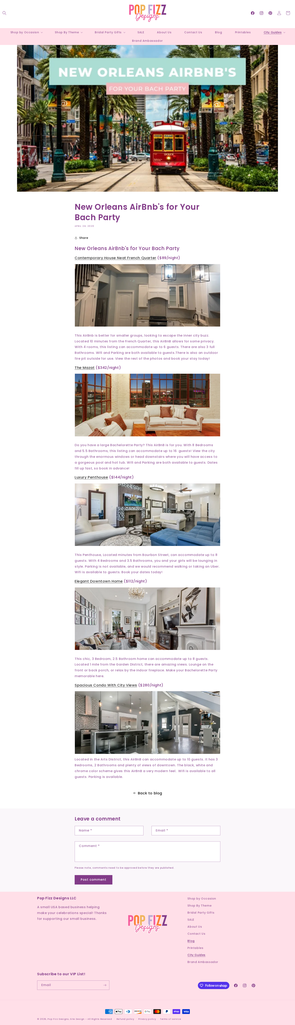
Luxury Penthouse (91, 477)
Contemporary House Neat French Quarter (115, 257)
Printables (195, 948)
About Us (194, 927)
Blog (190, 941)
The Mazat (85, 367)
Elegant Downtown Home (99, 581)
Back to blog (150, 793)
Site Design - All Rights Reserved (91, 1019)
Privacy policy (147, 1019)
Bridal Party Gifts (200, 913)
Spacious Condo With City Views (106, 685)
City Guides (196, 955)
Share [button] (83, 238)
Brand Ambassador (202, 962)
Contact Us (196, 934)
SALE (190, 920)
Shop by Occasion (201, 899)
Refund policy (125, 1019)
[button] (4, 13)
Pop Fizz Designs (58, 1019)
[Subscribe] (104, 985)
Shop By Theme (199, 906)
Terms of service (170, 1019)
